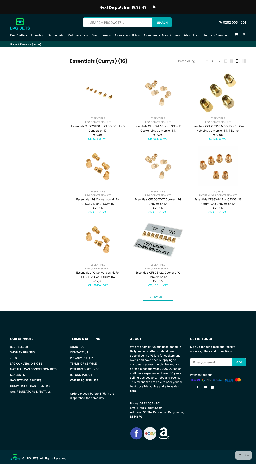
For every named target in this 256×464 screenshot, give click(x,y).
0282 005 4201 (234, 22)
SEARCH (162, 22)
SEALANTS (17, 374)
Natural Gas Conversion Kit (218, 195)
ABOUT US (77, 346)
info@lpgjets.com (150, 407)
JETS (13, 358)
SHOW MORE (158, 297)
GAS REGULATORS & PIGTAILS (30, 391)
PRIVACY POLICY (81, 358)
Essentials (98, 118)
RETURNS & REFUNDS (84, 369)
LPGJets (218, 191)
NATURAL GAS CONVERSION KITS (33, 369)
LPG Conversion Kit (98, 122)
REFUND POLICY (81, 374)
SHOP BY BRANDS (22, 352)
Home (13, 44)
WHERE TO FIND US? (84, 380)
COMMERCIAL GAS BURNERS (30, 386)
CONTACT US (79, 352)
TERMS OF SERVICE (83, 363)
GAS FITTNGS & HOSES (25, 380)
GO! (239, 362)
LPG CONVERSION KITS (26, 363)
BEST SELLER (19, 346)
